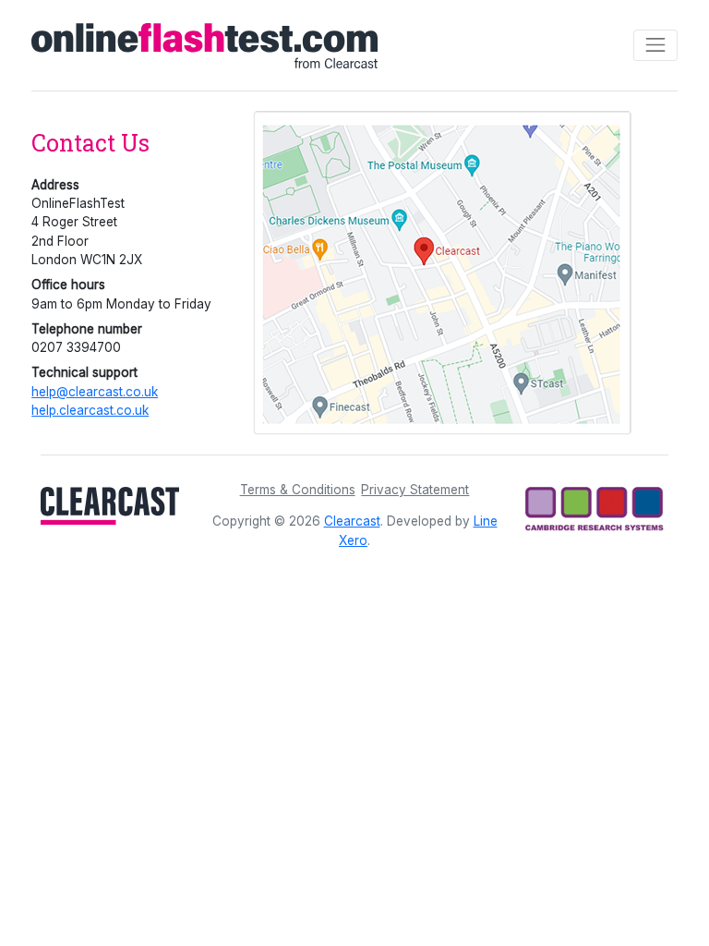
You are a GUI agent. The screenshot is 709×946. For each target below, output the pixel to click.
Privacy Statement (415, 489)
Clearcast (352, 521)
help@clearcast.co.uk (94, 391)
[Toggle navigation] (655, 45)
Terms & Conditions (297, 489)
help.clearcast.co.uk (90, 410)
